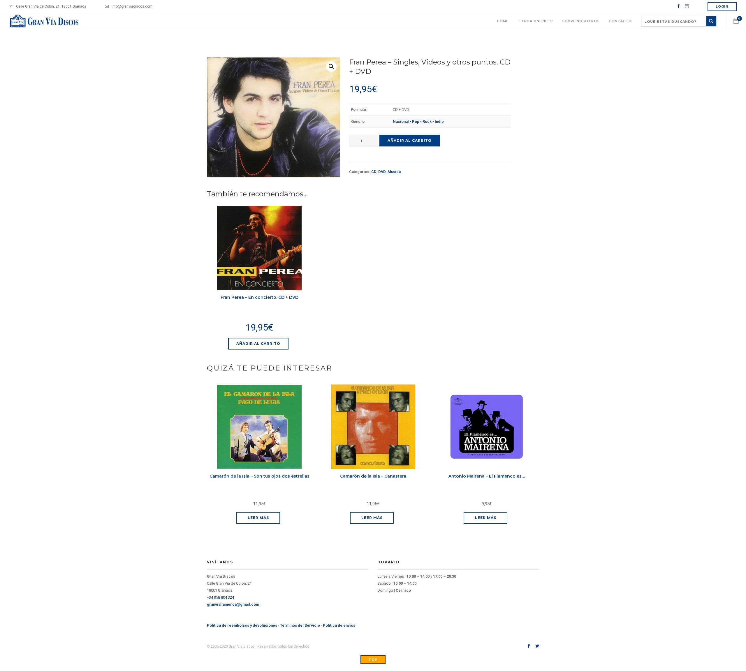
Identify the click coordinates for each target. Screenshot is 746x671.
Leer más (258, 518)
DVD (382, 172)
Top (373, 660)
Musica (394, 172)
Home (503, 21)
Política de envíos (339, 625)
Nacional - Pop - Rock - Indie (418, 121)
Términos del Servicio (300, 625)
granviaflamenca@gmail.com (233, 604)
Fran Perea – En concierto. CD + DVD (259, 297)
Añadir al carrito (410, 140)
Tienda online (533, 21)
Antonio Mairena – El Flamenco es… (486, 476)
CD (373, 172)
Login (722, 6)
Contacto (620, 21)
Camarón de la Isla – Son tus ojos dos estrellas (259, 476)
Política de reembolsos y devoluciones (242, 625)
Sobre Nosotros (581, 21)
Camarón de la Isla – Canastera (373, 476)
